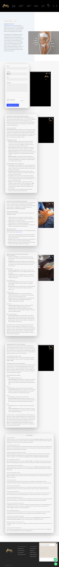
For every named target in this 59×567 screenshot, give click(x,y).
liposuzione (18, 232)
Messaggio (9, 82)
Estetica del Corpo (33, 554)
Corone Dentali (20, 552)
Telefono (8, 72)
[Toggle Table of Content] (14, 21)
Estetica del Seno (33, 548)
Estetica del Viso (33, 552)
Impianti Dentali (20, 548)
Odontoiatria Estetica (21, 554)
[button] (56, 543)
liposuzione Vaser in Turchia (10, 25)
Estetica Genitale (33, 556)
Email (8, 77)
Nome (8, 66)
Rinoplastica (32, 550)
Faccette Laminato (21, 550)
